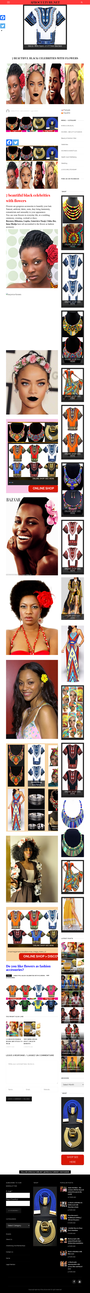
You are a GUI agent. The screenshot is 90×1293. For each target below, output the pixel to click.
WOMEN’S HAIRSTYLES (69, 151)
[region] (45, 27)
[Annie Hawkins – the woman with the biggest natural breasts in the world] (63, 1189)
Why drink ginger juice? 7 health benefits (30, 1041)
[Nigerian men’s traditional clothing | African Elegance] (63, 1217)
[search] (82, 2)
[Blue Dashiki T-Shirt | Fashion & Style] (72, 983)
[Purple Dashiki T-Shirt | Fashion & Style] (72, 1048)
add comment (25, 111)
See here (58, 46)
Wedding (64, 163)
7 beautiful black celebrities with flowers (29, 975)
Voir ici (30, 46)
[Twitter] (16, 141)
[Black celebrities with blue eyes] (63, 1253)
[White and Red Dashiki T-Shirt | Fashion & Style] (72, 999)
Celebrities (64, 144)
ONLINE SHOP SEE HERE (43, 478)
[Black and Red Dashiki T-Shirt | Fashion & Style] (72, 1015)
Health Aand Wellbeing (68, 157)
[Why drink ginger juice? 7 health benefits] (32, 1029)
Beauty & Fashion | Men (68, 138)
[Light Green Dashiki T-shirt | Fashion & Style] (72, 1064)
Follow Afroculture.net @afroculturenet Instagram (45, 1172)
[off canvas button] (8, 2)
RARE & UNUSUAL (67, 125)
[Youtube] (79, 1281)
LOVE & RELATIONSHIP (68, 169)
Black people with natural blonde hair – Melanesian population (75, 1241)
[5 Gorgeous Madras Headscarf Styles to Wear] (14, 1029)
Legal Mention (10, 1264)
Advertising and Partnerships (15, 1245)
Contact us (9, 1252)
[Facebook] (9, 141)
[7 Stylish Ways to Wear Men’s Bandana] (63, 1230)
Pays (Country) (12, 1199)
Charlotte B (14, 111)
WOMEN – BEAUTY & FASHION (71, 132)
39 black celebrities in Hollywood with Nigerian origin (75, 1205)
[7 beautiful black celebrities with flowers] (45, 84)
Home (8, 1258)
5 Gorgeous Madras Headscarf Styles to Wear (14, 1041)
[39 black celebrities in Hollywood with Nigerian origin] (63, 1204)
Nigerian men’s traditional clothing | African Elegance (75, 1217)
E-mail (9, 1191)
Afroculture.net (45, 2)
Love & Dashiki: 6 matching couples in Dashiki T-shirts (70, 1034)
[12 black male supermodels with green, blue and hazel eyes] (63, 1264)
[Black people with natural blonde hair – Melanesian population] (63, 1240)
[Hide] (2, 30)
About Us (9, 1239)
